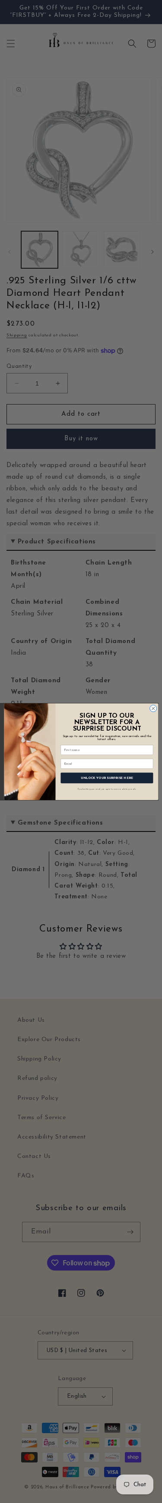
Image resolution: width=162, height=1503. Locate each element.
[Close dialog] (152, 708)
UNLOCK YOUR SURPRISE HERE (107, 777)
